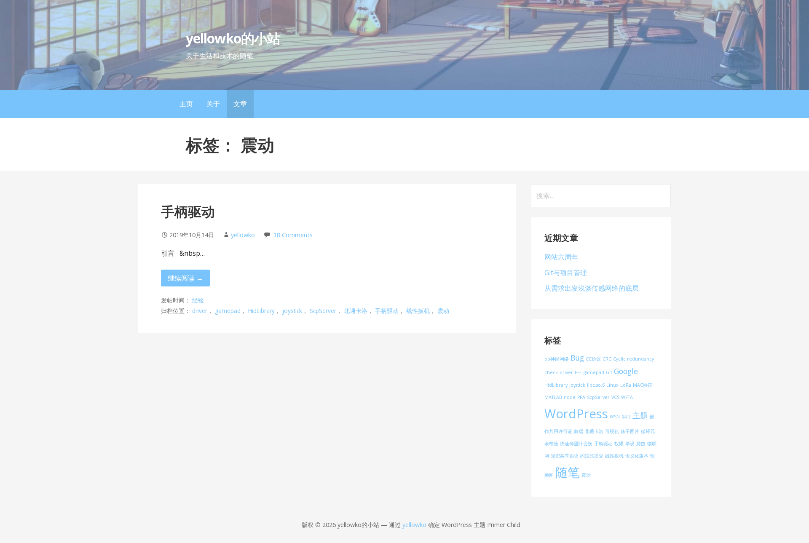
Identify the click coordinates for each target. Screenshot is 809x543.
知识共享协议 (565, 456)
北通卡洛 (355, 311)
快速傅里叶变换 (576, 444)
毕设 (630, 444)
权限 (619, 444)
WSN (615, 417)
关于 (213, 103)
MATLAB (553, 397)
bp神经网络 (556, 359)
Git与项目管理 (565, 272)
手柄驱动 (188, 211)
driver (199, 311)
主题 (640, 415)
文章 (240, 103)
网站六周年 (561, 257)
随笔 (567, 472)
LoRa (625, 385)
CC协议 (593, 359)
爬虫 (641, 444)
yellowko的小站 (233, 38)
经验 (198, 300)
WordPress (576, 413)
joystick (292, 311)
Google (626, 371)
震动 (443, 311)
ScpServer (323, 311)
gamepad (228, 311)
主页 (186, 103)
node (570, 397)
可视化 (612, 431)
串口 (626, 417)
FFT (578, 372)
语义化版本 (636, 456)
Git (609, 372)
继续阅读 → (185, 278)
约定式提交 (591, 456)
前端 (578, 431)
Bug (577, 358)
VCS (615, 397)
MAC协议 (642, 385)
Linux (612, 385)
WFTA (627, 397)
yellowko (243, 235)
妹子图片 (630, 431)
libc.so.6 (596, 385)
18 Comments (293, 235)
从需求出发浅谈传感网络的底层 (591, 288)
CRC (607, 359)
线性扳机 (418, 311)
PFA (581, 397)
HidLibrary (261, 311)
